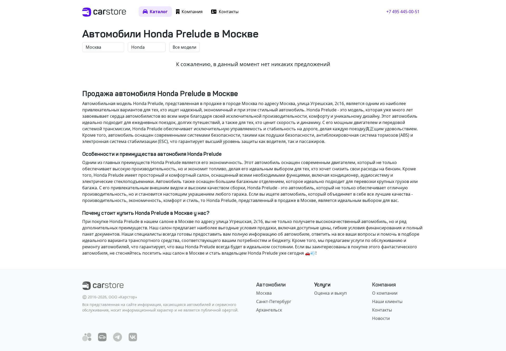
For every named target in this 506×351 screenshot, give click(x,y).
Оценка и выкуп (330, 293)
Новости (381, 318)
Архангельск (269, 310)
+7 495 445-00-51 (403, 11)
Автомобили (271, 284)
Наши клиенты (387, 301)
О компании (384, 293)
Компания (384, 284)
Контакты (382, 310)
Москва (264, 293)
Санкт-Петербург (273, 301)
